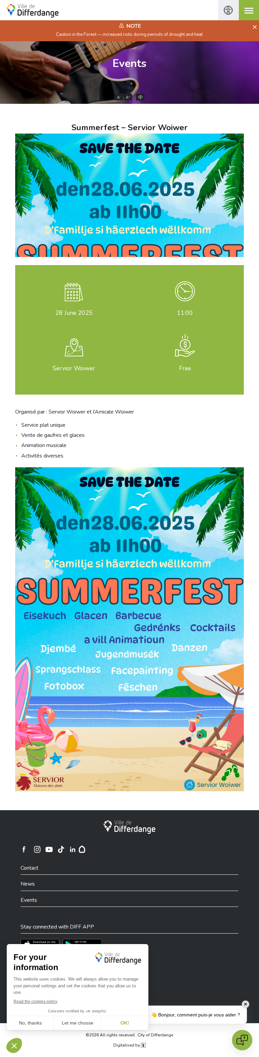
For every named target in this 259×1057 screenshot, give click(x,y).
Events (129, 63)
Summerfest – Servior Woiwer (129, 127)
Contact (29, 868)
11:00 (185, 313)
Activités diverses (42, 456)
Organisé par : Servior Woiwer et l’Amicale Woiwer (74, 412)
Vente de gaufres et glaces (53, 435)
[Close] (253, 27)
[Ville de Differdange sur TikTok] (60, 849)
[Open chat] (242, 1040)
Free (185, 368)
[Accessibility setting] (228, 10)
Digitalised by (127, 1045)
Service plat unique (43, 425)
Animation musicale (43, 445)
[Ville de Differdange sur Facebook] (24, 849)
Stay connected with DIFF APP (57, 927)
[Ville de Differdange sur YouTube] (49, 849)
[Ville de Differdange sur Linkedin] (72, 849)
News (28, 884)
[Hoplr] (82, 849)
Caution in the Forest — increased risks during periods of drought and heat (129, 34)
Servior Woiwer (74, 368)
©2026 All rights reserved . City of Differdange (129, 1035)
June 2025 (74, 313)
